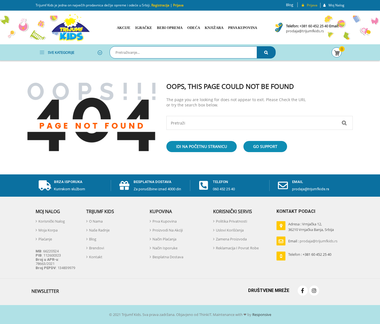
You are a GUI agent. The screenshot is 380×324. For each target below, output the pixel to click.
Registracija (159, 5)
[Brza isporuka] (45, 186)
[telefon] (204, 186)
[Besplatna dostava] (124, 186)
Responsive (261, 314)
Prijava (178, 5)
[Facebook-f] (303, 291)
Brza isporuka (68, 182)
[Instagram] (314, 291)
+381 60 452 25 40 (314, 25)
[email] (283, 186)
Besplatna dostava (152, 182)
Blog (289, 4)
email (297, 182)
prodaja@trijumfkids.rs (305, 30)
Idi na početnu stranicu (201, 146)
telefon (220, 182)
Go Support (265, 146)
